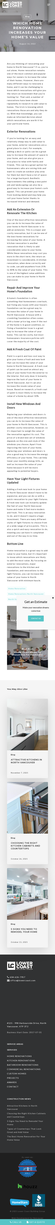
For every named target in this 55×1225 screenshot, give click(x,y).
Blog (27, 16)
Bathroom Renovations (22, 1065)
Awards (12, 1082)
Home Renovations (19, 1056)
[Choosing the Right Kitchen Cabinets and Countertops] (27, 823)
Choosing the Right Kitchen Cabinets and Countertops (26, 1115)
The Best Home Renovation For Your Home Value (26, 1138)
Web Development (21, 1218)
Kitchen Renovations (21, 1060)
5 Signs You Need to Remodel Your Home (25, 1123)
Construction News (19, 1099)
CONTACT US (36, 618)
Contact (13, 1086)
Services (12, 1050)
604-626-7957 (17, 977)
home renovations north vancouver (26, 594)
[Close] (53, 597)
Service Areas (15, 1044)
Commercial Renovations (23, 1069)
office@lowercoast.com (23, 980)
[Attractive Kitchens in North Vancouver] (27, 738)
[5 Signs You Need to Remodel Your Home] (27, 908)
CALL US (17, 1222)
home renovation (17, 588)
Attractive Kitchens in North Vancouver (22, 1107)
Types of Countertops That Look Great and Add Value (24, 1130)
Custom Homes (16, 1073)
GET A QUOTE (37, 1222)
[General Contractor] (20, 971)
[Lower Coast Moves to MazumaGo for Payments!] (27, 654)
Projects (13, 1078)
